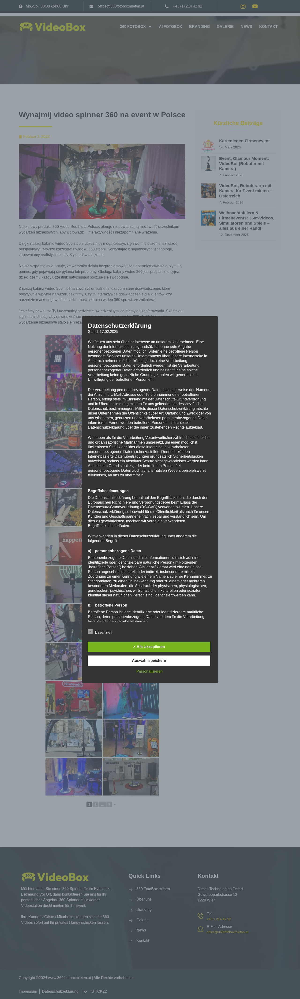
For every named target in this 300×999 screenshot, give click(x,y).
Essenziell (103, 632)
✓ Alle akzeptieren (149, 647)
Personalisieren (149, 671)
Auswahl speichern (149, 661)
